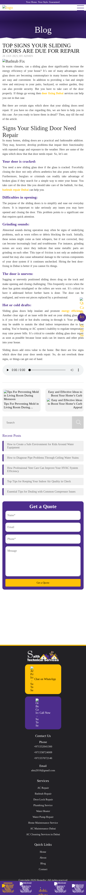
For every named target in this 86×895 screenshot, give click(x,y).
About (43, 857)
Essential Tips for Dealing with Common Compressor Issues (41, 491)
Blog (43, 863)
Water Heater (43, 811)
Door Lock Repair (43, 799)
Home (43, 851)
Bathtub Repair (43, 793)
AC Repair (43, 787)
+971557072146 (43, 758)
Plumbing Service (43, 805)
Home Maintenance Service (43, 822)
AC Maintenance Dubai (43, 828)
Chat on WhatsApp (45, 679)
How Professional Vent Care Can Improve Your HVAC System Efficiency (42, 469)
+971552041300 (43, 746)
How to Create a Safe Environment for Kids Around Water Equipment (40, 446)
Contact (43, 869)
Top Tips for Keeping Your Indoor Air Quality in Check (39, 481)
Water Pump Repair (43, 816)
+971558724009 (43, 752)
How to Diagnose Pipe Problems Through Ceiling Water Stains (43, 457)
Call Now (45, 712)
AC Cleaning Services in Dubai (43, 834)
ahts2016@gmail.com (43, 770)
